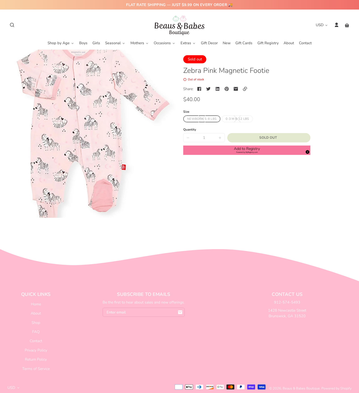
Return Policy (36, 359)
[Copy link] (245, 88)
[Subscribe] (180, 312)
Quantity (189, 129)
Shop (36, 322)
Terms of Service (36, 368)
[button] (12, 24)
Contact (36, 340)
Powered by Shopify (336, 388)
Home (36, 304)
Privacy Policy (36, 350)
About (36, 313)
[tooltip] (307, 152)
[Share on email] (235, 88)
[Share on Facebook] (199, 88)
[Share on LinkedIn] (217, 88)
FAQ (36, 331)
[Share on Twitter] (208, 88)
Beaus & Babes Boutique (301, 388)
